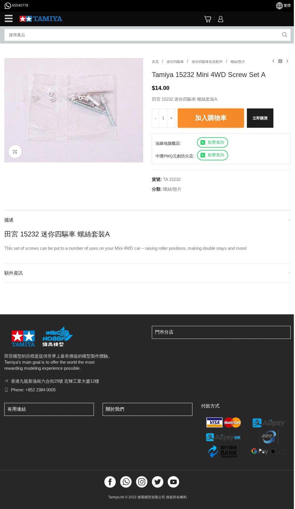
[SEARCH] (285, 35)
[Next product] (287, 61)
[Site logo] (41, 18)
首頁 (156, 62)
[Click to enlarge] (15, 151)
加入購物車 (211, 117)
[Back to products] (280, 61)
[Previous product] (273, 61)
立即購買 (260, 118)
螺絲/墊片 (237, 62)
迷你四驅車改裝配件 (208, 62)
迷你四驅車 (176, 62)
